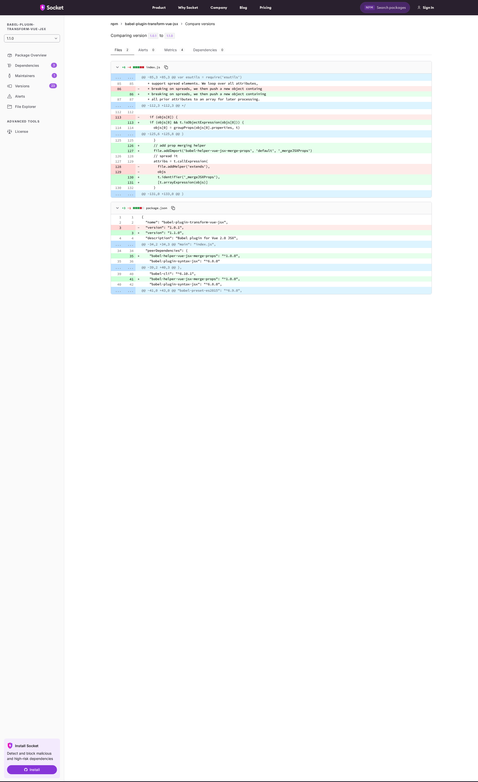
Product (159, 7)
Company (219, 7)
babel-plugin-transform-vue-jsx (151, 24)
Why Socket (188, 7)
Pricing (265, 7)
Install (35, 769)
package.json (156, 208)
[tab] (122, 50)
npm (114, 24)
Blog (243, 7)
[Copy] (166, 67)
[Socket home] (52, 7)
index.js (153, 67)
